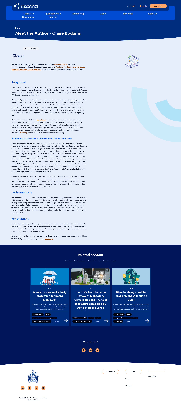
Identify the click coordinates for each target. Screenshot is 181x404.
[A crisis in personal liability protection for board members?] (65, 321)
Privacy (128, 379)
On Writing (23, 132)
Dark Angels (41, 120)
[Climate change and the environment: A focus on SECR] (147, 321)
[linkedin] (90, 350)
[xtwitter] (97, 350)
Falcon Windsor (60, 64)
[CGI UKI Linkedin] (23, 388)
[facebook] (84, 350)
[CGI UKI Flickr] (43, 388)
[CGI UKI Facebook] (29, 388)
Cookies (128, 386)
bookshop (49, 239)
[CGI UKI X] (36, 388)
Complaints (152, 376)
